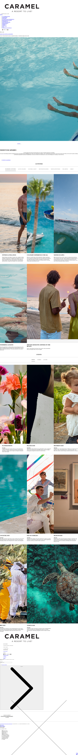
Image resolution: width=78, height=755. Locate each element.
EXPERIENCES (5, 21)
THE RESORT (4, 17)
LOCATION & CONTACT (7, 27)
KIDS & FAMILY (5, 23)
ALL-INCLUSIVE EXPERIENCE (8, 19)
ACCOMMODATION (6, 16)
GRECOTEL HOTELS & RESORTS (6, 34)
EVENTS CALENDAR (6, 160)
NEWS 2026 (4, 18)
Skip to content (2, 726)
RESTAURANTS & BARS (7, 20)
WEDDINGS (4, 24)
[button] (2, 727)
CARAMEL (18, 143)
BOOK (1, 14)
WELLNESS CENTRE (6, 22)
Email (1, 662)
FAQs (3, 26)
